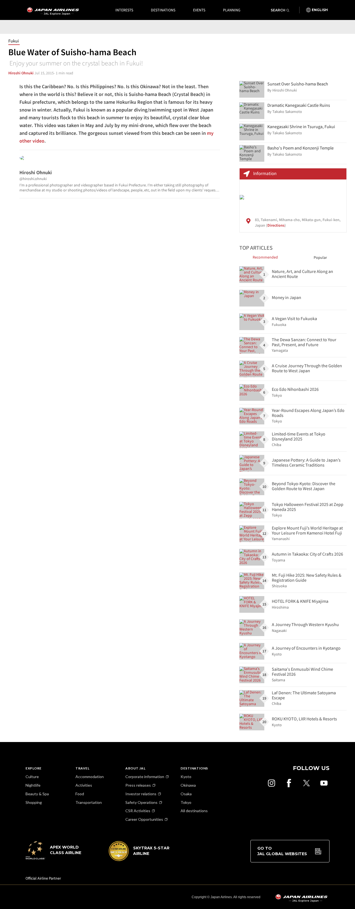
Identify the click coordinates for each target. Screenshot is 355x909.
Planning (231, 9)
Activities (83, 785)
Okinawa (188, 785)
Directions (276, 225)
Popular (320, 257)
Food (79, 793)
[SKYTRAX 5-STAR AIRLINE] (139, 859)
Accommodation (89, 776)
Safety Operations (141, 802)
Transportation (88, 802)
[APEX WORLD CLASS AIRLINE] (56, 857)
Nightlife (33, 785)
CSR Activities (137, 810)
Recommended (265, 257)
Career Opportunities (144, 819)
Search (278, 10)
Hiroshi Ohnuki (21, 73)
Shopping (34, 802)
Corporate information (144, 776)
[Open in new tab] (271, 783)
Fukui (13, 41)
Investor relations (140, 793)
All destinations (194, 810)
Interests (124, 9)
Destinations (163, 9)
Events (199, 9)
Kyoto (186, 776)
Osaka (186, 793)
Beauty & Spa (37, 793)
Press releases (138, 785)
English (320, 10)
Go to (282, 851)
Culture (32, 776)
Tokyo (186, 802)
